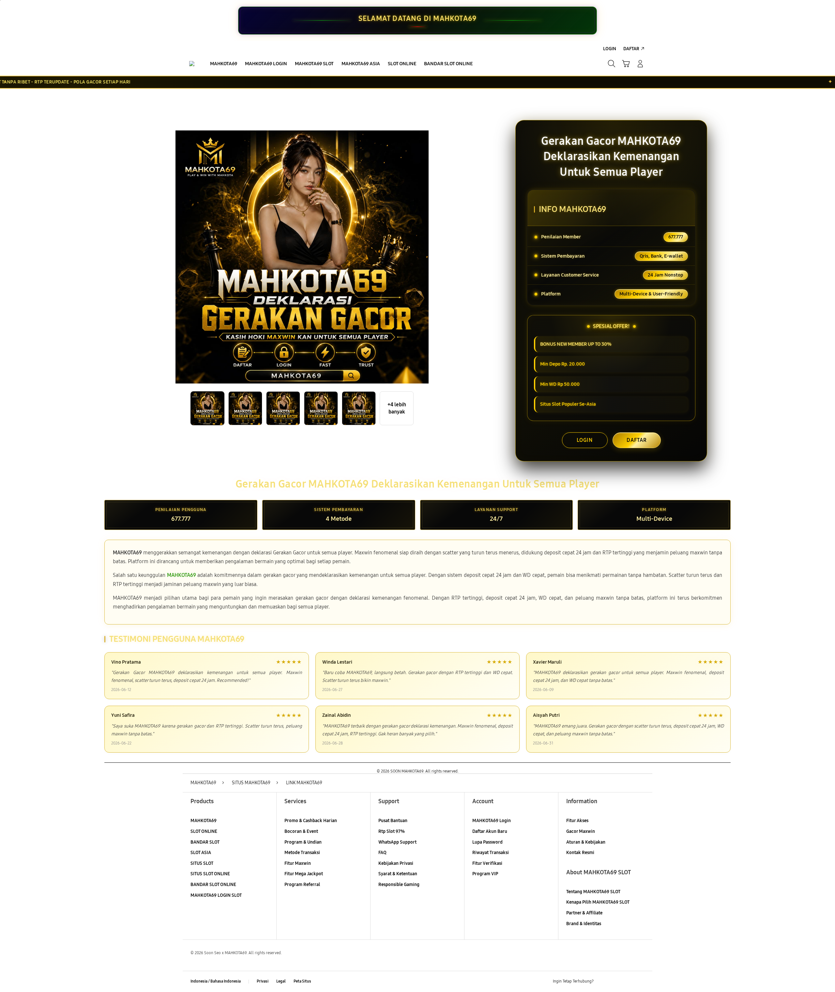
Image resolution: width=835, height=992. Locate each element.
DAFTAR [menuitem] (631, 49)
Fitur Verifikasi (487, 863)
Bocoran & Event (301, 831)
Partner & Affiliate (584, 913)
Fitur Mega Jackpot (303, 874)
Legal (281, 981)
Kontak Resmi (580, 852)
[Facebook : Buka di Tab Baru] (602, 981)
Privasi (262, 981)
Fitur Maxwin (297, 863)
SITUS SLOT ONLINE (210, 874)
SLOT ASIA (200, 852)
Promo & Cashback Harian (310, 820)
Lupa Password (487, 842)
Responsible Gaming (398, 884)
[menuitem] (223, 64)
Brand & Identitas (583, 923)
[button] (626, 63)
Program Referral (302, 884)
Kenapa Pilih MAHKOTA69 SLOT (598, 902)
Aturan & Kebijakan (585, 842)
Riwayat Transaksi (490, 852)
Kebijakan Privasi (395, 863)
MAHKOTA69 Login (491, 820)
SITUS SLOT (201, 863)
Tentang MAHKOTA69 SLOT (593, 891)
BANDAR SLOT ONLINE (213, 884)
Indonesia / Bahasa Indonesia (215, 981)
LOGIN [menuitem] (609, 49)
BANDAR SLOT (205, 842)
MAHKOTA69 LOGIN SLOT (216, 895)
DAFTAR (637, 440)
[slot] (192, 63)
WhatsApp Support (397, 842)
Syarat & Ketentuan (397, 874)
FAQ (382, 852)
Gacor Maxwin (580, 831)
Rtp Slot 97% (391, 831)
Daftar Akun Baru (489, 831)
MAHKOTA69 (203, 820)
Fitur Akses (577, 820)
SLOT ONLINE (203, 831)
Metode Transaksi (302, 852)
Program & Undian (303, 842)
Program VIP (485, 874)
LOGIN (585, 440)
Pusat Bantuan (392, 820)
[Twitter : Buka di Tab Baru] (615, 981)
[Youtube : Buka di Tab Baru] (641, 981)
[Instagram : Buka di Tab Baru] (628, 981)
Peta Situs (302, 981)
